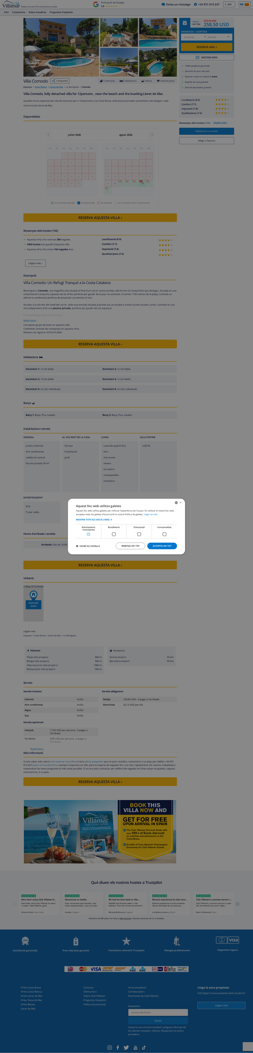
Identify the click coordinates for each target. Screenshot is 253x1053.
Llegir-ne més (150, 514)
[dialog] (126, 526)
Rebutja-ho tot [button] (131, 545)
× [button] (180, 502)
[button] (126, 519)
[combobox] (176, 502)
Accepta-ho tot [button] (162, 545)
